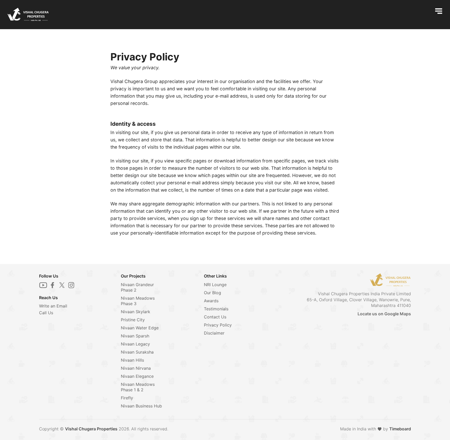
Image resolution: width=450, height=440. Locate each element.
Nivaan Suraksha (137, 352)
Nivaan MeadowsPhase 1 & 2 (138, 387)
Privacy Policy (218, 325)
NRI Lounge (215, 284)
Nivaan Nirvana (136, 368)
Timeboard (400, 428)
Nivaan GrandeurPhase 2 (137, 287)
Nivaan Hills (132, 360)
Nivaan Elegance (137, 376)
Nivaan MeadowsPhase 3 (138, 301)
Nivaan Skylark (135, 311)
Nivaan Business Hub (141, 405)
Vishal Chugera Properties (91, 428)
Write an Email (53, 306)
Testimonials (216, 308)
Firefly (127, 397)
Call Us (46, 312)
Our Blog (212, 292)
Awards (211, 300)
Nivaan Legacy (135, 344)
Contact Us (215, 316)
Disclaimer (214, 333)
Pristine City (133, 319)
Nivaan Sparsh (135, 335)
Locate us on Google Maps (384, 313)
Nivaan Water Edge (140, 327)
